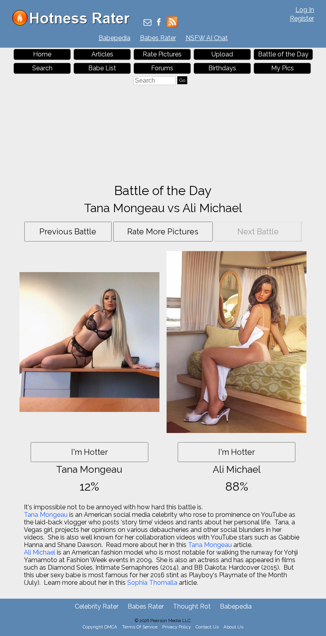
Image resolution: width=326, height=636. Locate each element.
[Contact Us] (147, 23)
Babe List (102, 68)
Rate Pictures (162, 54)
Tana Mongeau (46, 514)
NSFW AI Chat (207, 38)
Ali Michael (39, 552)
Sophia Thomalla (152, 582)
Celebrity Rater (96, 606)
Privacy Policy (176, 627)
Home (42, 54)
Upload (222, 54)
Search (42, 68)
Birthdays (222, 68)
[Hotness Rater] (74, 23)
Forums (162, 68)
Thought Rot (192, 606)
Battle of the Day (283, 54)
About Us (233, 627)
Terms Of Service (139, 627)
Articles (102, 54)
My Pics (282, 68)
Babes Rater (158, 38)
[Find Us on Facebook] (159, 23)
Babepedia (114, 38)
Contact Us (207, 627)
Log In (304, 10)
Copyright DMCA (100, 627)
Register (302, 18)
